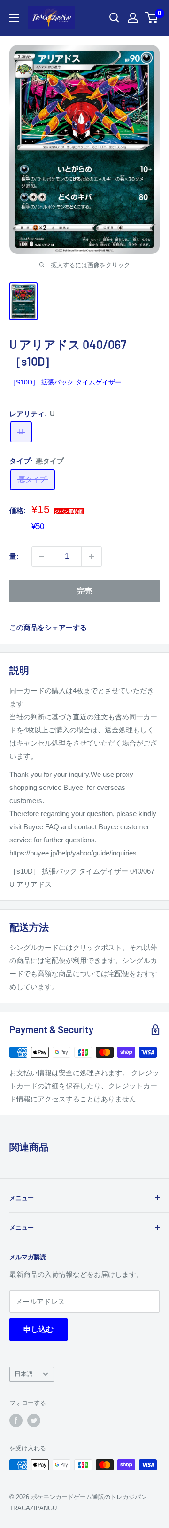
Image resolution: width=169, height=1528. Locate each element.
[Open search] (114, 18)
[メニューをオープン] (14, 18)
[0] (152, 17)
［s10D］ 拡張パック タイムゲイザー (65, 382)
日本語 (24, 1373)
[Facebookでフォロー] (16, 1420)
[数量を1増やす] (91, 556)
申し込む (38, 1329)
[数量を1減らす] (42, 556)
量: (14, 556)
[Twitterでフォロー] (33, 1420)
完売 (84, 591)
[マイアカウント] (133, 18)
